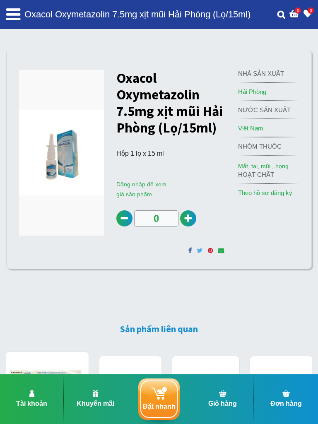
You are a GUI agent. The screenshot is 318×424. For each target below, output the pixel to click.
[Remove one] (124, 218)
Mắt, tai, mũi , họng (263, 166)
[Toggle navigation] (13, 14)
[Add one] (188, 218)
